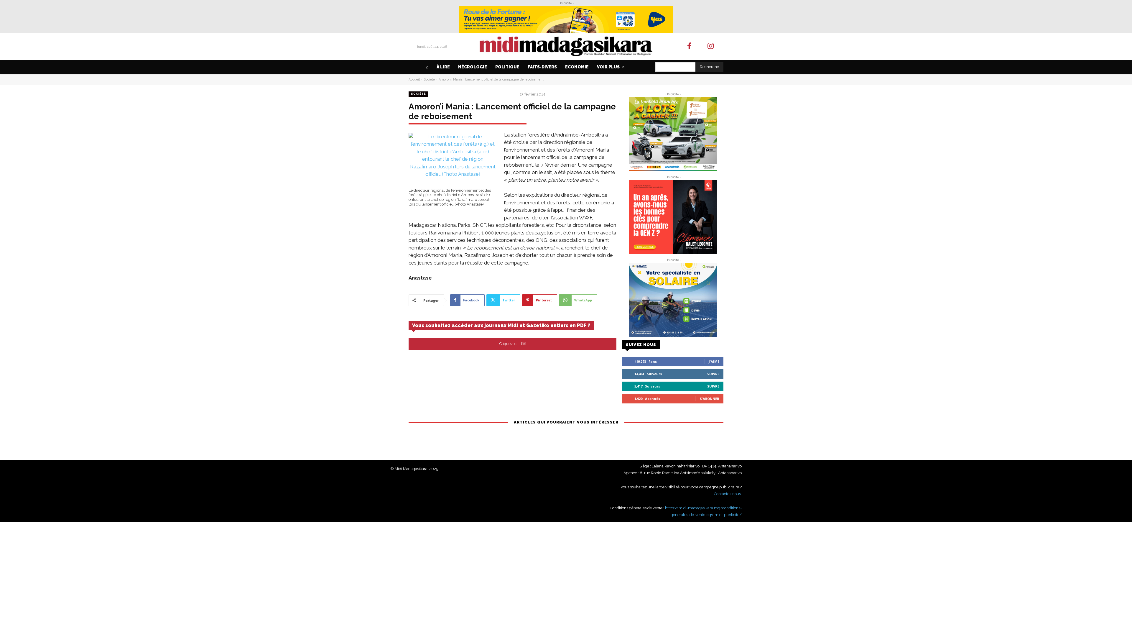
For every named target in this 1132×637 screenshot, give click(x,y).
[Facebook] (689, 46)
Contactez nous (727, 494)
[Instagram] (711, 46)
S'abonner (709, 398)
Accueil (414, 79)
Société (429, 79)
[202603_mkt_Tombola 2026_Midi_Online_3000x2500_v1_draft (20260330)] (672, 134)
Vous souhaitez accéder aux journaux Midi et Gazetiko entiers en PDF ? (501, 325)
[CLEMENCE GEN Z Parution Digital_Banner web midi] (672, 217)
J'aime (714, 361)
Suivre (713, 374)
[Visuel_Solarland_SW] (672, 300)
